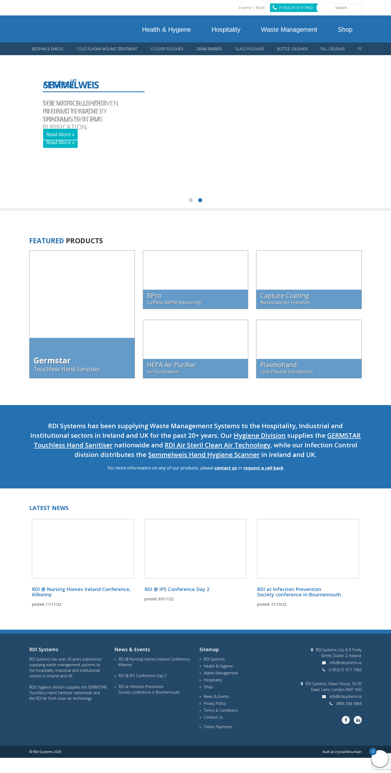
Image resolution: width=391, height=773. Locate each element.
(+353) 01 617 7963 (296, 7)
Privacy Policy (215, 703)
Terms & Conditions (221, 710)
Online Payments (218, 726)
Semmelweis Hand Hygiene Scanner (204, 454)
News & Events (216, 696)
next (364, 49)
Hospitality (225, 29)
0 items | (251, 7)
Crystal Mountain (348, 751)
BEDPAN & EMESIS (47, 48)
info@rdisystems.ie (346, 662)
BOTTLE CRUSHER (292, 48)
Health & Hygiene (166, 29)
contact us (225, 468)
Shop (345, 29)
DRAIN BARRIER (209, 48)
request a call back (263, 468)
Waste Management (289, 29)
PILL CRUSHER (333, 48)
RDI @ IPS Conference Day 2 (142, 675)
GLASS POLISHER (249, 48)
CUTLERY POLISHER (167, 48)
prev (27, 49)
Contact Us (213, 717)
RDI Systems (42, 28)
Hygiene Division (260, 435)
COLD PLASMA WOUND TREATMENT (107, 48)
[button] (191, 200)
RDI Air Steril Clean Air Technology (217, 444)
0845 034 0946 (349, 703)
